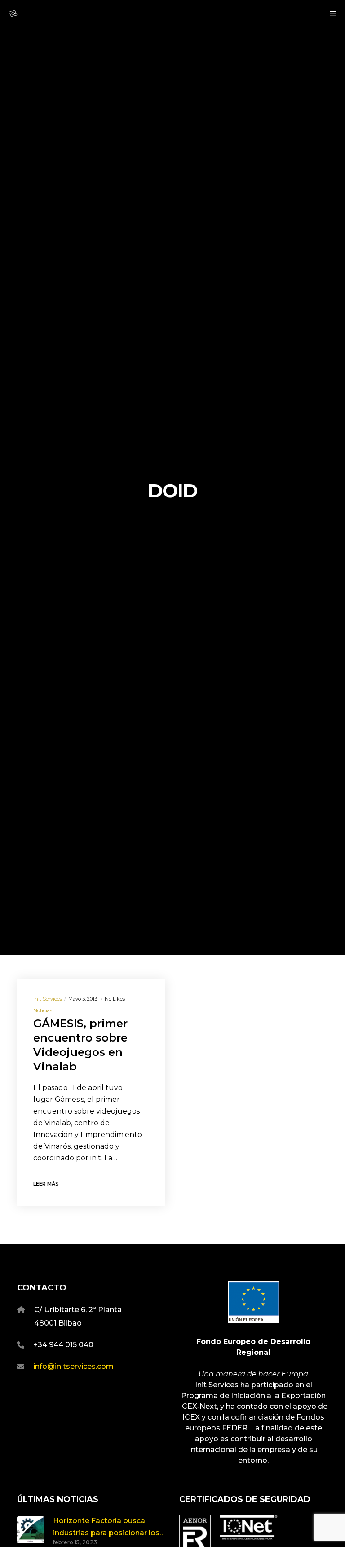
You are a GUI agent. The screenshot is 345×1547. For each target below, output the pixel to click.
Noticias (42, 1010)
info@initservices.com (73, 1366)
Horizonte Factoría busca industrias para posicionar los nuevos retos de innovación (106, 1527)
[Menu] (330, 13)
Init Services (47, 999)
